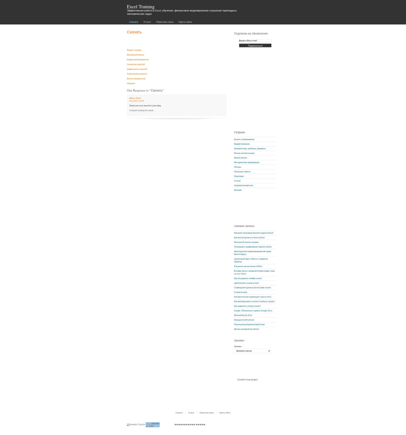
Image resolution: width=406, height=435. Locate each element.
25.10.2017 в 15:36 (136, 101)
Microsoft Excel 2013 (243, 315)
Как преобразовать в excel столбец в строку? (254, 301)
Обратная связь (165, 21)
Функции (238, 190)
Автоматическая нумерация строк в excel (252, 297)
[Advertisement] (177, 41)
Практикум (239, 176)
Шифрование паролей (137, 69)
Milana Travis (135, 98)
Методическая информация (246, 162)
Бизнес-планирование (244, 139)
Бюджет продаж (134, 50)
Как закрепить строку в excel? (247, 306)
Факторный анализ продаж (246, 242)
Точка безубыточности (137, 74)
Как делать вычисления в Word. (248, 266)
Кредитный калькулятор (138, 59)
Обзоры (237, 167)
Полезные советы (242, 172)
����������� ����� (189, 424)
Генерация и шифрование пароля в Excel (253, 247)
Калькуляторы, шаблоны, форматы (250, 148)
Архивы (238, 346)
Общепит (131, 83)
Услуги (147, 21)
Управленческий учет (243, 185)
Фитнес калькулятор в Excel (246, 329)
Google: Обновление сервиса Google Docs (253, 311)
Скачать (133, 21)
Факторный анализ (135, 55)
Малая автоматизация (244, 153)
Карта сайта (185, 21)
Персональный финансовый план (249, 324)
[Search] (276, 6)
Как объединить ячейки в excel (248, 278)
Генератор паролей (136, 64)
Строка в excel (240, 292)
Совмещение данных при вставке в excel (252, 288)
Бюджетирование (242, 144)
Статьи (237, 181)
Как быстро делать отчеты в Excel (249, 237)
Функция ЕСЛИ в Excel (244, 320)
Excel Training (141, 6)
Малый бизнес (240, 158)
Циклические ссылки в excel (246, 283)
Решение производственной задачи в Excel (253, 233)
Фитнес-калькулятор (136, 79)
